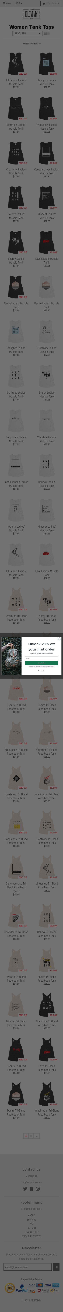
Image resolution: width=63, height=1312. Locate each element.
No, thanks (41, 670)
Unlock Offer (41, 662)
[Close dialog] (59, 638)
